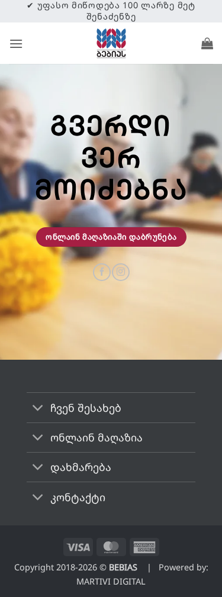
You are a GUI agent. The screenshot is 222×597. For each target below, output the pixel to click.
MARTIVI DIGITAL (111, 581)
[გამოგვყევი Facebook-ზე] (101, 272)
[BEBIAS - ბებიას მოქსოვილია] (111, 43)
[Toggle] (38, 408)
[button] (16, 43)
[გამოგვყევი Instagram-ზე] (120, 272)
